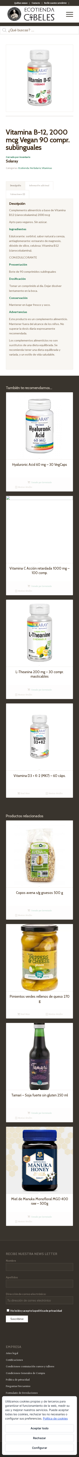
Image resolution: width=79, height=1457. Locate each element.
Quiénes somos (20, 3)
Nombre (11, 1260)
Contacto (36, 3)
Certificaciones (14, 1360)
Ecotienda (23, 168)
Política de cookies (55, 1418)
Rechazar (39, 1438)
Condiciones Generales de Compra (25, 1373)
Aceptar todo (40, 1428)
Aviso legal (12, 1353)
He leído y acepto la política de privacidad (36, 1310)
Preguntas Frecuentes (18, 1386)
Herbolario (35, 168)
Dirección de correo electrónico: (26, 1294)
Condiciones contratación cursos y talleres (30, 1367)
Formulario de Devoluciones (22, 1393)
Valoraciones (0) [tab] (17, 194)
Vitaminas (47, 168)
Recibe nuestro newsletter (55, 3)
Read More (25, 793)
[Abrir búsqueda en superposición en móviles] (39, 32)
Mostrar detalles (24, 487)
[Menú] (67, 14)
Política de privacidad (18, 1380)
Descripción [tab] (15, 186)
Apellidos (12, 1277)
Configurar (39, 1447)
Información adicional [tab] (39, 186)
